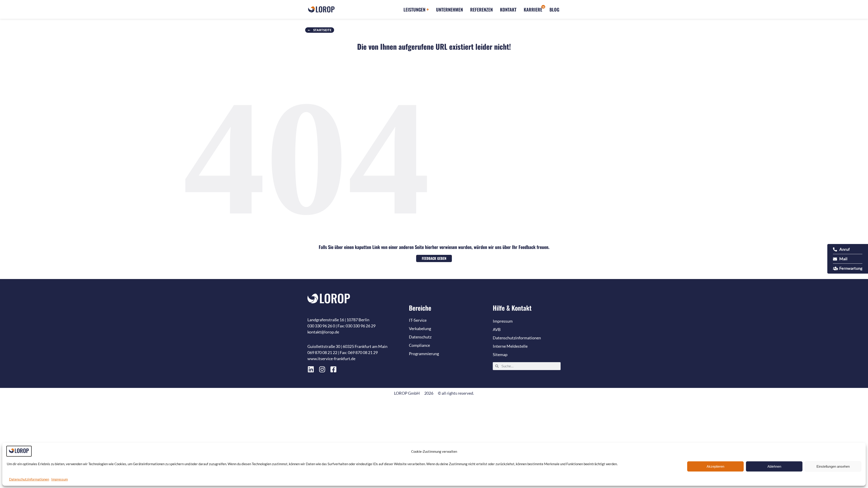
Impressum (59, 479)
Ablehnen (774, 466)
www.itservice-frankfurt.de (331, 358)
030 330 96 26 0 (321, 325)
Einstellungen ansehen (833, 466)
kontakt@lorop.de (323, 331)
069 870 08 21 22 (322, 352)
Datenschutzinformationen (29, 479)
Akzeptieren (715, 466)
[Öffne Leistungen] (428, 9)
